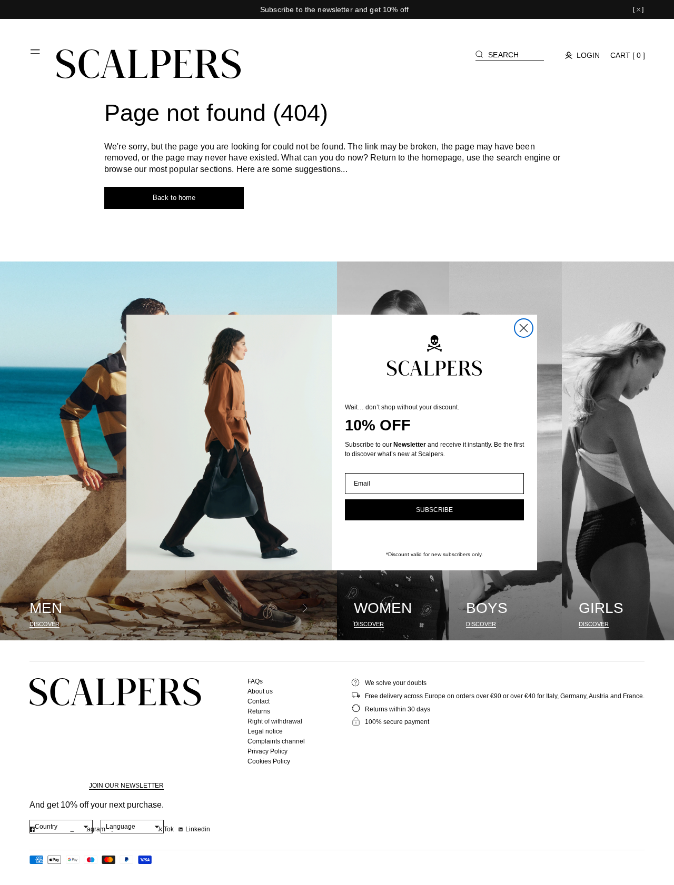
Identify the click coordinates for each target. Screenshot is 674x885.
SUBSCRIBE (434, 510)
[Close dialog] (523, 328)
